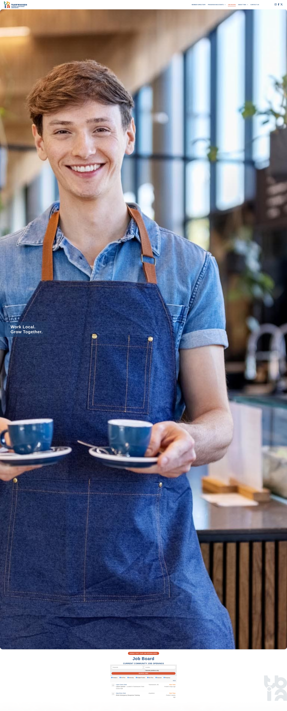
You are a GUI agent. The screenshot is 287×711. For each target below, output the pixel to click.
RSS (174, 680)
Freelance (114, 677)
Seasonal (159, 677)
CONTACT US (254, 4)
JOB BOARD (232, 4)
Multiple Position (141, 677)
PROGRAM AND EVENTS (216, 4)
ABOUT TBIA (242, 4)
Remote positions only (152, 670)
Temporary (167, 677)
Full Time (123, 677)
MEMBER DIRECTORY (199, 4)
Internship (131, 677)
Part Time (150, 677)
